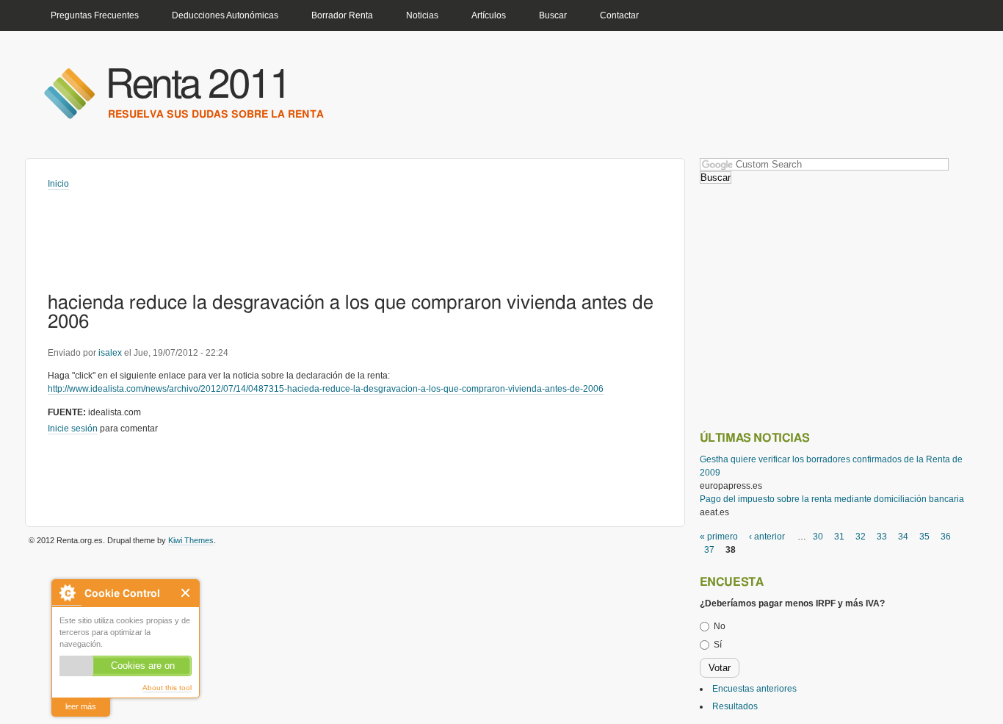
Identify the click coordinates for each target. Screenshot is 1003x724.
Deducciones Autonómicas (225, 15)
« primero (719, 536)
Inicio (58, 184)
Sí (718, 644)
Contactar (619, 15)
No (719, 626)
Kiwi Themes (191, 540)
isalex (110, 353)
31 (839, 536)
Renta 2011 (198, 85)
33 (882, 536)
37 (709, 550)
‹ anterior (767, 536)
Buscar (553, 15)
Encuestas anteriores (754, 689)
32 (860, 536)
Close (186, 593)
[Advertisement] (315, 231)
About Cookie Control (67, 593)
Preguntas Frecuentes (95, 15)
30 (818, 536)
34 (903, 536)
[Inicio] (69, 92)
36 (946, 536)
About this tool (167, 688)
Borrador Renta (342, 15)
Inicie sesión (73, 428)
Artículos (488, 15)
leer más (80, 706)
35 (924, 536)
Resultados (735, 706)
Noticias (422, 15)
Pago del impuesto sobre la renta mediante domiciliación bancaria (832, 499)
